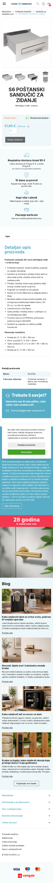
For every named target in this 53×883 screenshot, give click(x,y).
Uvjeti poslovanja (9, 842)
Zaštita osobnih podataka (13, 845)
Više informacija (11, 506)
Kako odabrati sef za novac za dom (22, 714)
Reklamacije (7, 838)
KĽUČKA (32, 374)
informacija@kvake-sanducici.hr (28, 410)
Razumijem (26, 452)
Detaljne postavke (26, 445)
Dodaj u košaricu (15, 140)
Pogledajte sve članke (26, 783)
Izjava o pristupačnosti (12, 849)
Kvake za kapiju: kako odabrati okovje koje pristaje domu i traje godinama (26, 761)
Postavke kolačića (10, 834)
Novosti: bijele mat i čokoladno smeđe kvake (23, 667)
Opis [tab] (7, 236)
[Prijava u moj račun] (43, 4)
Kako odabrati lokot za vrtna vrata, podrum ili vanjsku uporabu (26, 618)
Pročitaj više (7, 633)
